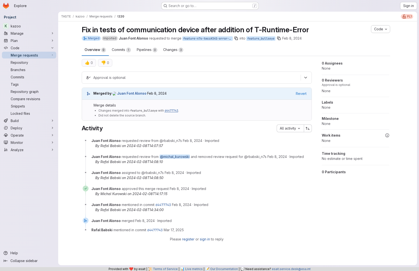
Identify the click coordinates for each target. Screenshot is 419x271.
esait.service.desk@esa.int (291, 269)
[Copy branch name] (236, 38)
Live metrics (194, 269)
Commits (120, 50)
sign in (205, 239)
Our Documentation (224, 269)
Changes (172, 50)
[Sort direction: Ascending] (308, 128)
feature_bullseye (260, 39)
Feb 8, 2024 (292, 38)
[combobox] (290, 128)
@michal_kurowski (174, 157)
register (188, 239)
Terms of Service (165, 269)
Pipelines (146, 50)
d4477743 (171, 111)
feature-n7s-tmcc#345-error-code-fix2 (208, 39)
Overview (95, 50)
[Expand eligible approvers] (306, 78)
